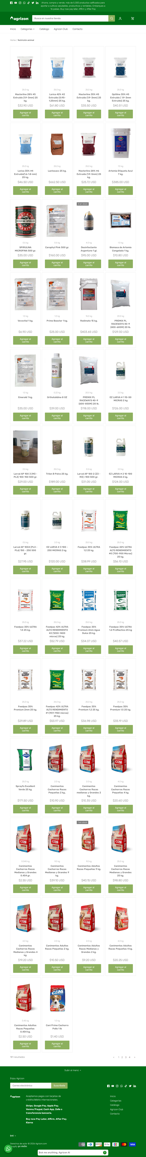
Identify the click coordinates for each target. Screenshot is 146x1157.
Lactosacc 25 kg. (57, 170)
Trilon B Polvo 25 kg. (57, 473)
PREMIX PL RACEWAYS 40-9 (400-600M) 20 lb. (120, 324)
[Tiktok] (28, 2)
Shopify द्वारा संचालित (18, 1146)
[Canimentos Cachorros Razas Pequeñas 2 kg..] (57, 759)
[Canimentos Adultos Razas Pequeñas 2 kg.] (57, 918)
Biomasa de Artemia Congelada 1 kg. (120, 249)
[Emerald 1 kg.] (25, 370)
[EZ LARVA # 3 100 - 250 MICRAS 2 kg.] (57, 520)
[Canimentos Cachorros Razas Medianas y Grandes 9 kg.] (57, 839)
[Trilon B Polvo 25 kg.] (57, 447)
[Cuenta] (120, 18)
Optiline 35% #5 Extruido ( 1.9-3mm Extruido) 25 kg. (120, 97)
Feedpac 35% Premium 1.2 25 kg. (89, 708)
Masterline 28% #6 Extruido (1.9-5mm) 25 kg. (89, 174)
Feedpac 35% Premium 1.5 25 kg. (120, 708)
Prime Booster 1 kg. (57, 320)
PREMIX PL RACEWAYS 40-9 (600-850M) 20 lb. (89, 400)
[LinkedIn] (37, 2)
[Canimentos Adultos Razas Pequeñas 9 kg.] (89, 839)
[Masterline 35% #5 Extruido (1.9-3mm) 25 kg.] (89, 67)
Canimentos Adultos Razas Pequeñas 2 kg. (57, 947)
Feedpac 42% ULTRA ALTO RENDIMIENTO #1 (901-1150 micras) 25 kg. (57, 711)
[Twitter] (33, 2)
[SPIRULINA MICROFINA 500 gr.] (25, 220)
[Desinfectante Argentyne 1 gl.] (89, 220)
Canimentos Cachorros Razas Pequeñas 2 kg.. (57, 789)
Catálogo (114, 1105)
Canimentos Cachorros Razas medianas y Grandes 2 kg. (89, 791)
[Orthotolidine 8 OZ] (57, 370)
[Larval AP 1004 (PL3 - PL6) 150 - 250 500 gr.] (25, 520)
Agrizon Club (116, 1109)
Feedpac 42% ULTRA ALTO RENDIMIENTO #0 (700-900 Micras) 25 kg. (120, 552)
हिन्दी (12, 1136)
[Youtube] (15, 2)
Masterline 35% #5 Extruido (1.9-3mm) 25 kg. (89, 97)
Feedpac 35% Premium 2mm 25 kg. (25, 708)
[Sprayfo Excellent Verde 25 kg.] (25, 759)
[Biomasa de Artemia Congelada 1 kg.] (120, 220)
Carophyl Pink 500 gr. (57, 247)
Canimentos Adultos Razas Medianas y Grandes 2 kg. (89, 948)
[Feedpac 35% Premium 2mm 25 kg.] (25, 679)
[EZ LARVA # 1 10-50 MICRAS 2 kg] (120, 370)
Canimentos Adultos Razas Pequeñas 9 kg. (89, 867)
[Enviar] (111, 18)
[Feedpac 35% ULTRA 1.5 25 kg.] (25, 600)
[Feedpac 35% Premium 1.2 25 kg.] (89, 679)
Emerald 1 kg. (25, 397)
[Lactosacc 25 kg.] (57, 144)
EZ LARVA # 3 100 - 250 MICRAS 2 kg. (57, 549)
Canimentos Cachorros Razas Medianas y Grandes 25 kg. (121, 871)
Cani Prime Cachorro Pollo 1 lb (57, 1027)
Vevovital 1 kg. (25, 320)
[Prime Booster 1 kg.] (57, 294)
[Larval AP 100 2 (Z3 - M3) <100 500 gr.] (89, 447)
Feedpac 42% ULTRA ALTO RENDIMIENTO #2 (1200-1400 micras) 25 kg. (57, 631)
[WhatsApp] (24, 2)
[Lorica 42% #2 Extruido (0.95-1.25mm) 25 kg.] (57, 67)
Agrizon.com (41, 1143)
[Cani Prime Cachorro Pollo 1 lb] (57, 998)
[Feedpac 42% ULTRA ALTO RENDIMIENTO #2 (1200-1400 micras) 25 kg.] (57, 600)
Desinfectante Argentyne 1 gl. (89, 249)
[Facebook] (11, 2)
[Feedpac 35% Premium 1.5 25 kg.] (120, 679)
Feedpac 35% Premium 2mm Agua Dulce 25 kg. (89, 630)
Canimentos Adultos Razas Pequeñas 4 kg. (121, 947)
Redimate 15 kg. (89, 320)
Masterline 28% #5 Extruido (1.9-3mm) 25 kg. (25, 97)
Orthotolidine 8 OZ (57, 397)
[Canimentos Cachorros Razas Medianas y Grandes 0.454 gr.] (25, 839)
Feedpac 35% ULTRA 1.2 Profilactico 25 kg (120, 628)
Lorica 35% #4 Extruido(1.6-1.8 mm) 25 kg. (25, 174)
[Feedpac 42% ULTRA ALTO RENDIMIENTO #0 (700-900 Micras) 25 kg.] (120, 520)
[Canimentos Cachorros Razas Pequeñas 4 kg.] (120, 759)
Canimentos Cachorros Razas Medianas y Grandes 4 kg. (25, 950)
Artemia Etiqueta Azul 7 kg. (121, 172)
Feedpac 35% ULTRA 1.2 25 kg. (89, 549)
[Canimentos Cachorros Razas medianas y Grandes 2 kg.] (89, 759)
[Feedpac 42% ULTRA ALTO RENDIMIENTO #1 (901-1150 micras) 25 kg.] (57, 679)
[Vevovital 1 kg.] (25, 294)
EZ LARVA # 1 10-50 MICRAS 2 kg (120, 399)
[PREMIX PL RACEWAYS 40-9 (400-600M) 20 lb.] (120, 294)
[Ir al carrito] (132, 18)
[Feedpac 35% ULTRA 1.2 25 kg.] (89, 520)
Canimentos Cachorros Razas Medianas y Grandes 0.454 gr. (25, 871)
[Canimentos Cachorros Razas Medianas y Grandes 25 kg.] (120, 839)
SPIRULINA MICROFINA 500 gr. (25, 249)
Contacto (115, 1113)
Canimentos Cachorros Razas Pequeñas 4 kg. (120, 789)
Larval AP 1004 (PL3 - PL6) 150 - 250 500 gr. (25, 550)
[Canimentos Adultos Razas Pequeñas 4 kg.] (120, 918)
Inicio (113, 1096)
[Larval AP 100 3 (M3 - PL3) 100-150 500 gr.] (25, 447)
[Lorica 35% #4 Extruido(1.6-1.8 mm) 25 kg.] (25, 144)
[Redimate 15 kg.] (89, 294)
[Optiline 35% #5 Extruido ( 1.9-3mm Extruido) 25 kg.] (120, 67)
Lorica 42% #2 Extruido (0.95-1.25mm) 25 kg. (57, 97)
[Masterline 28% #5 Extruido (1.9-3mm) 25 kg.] (25, 67)
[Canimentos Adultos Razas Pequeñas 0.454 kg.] (25, 998)
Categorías (115, 1100)
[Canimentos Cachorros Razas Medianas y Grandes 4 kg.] (25, 918)
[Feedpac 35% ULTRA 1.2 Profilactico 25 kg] (120, 600)
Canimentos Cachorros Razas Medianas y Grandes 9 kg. (57, 871)
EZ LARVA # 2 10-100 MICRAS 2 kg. (120, 475)
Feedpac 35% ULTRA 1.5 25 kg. (25, 628)
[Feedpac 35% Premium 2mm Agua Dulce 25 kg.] (89, 600)
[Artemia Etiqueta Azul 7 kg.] (120, 144)
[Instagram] (20, 2)
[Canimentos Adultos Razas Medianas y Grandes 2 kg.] (89, 918)
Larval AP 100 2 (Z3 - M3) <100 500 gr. (88, 475)
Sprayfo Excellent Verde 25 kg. (25, 788)
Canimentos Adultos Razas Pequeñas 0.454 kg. (25, 1028)
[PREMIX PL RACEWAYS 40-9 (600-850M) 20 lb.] (89, 370)
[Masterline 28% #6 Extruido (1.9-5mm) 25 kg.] (89, 144)
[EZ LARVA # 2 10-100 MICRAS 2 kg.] (120, 447)
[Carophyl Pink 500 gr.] (57, 220)
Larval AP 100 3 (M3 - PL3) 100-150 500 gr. (25, 475)
